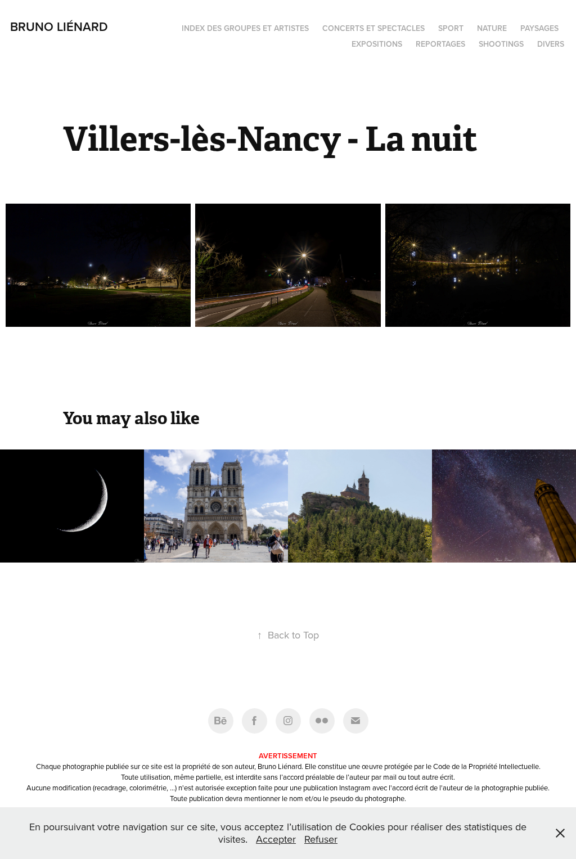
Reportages (440, 44)
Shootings (501, 44)
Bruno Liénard (59, 26)
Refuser (321, 839)
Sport (451, 28)
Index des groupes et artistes (245, 28)
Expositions (377, 44)
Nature (492, 28)
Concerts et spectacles (373, 28)
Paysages (539, 28)
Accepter (276, 839)
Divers (550, 44)
